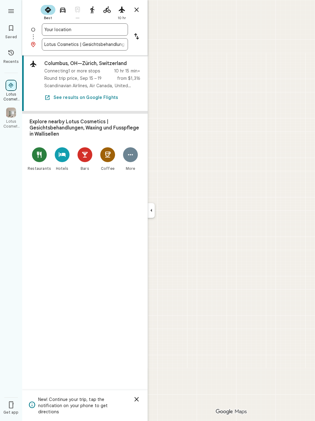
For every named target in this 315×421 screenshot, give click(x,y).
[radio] (48, 12)
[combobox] (85, 29)
